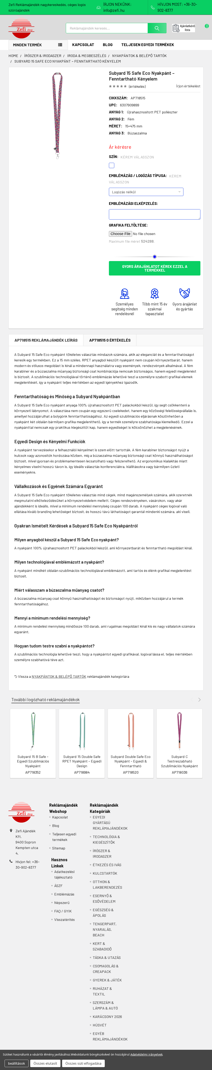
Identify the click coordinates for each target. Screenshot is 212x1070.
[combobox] (116, 28)
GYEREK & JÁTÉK (107, 980)
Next (199, 699)
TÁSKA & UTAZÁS (107, 957)
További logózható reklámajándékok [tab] (45, 699)
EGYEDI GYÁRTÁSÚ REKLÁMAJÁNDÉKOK (110, 822)
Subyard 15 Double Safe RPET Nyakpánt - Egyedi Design (81, 761)
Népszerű (62, 902)
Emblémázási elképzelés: (133, 203)
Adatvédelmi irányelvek (146, 1054)
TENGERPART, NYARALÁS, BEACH (105, 929)
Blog (108, 44)
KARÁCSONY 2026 (107, 1016)
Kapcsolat (83, 44)
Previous (192, 699)
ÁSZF (58, 885)
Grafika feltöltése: (128, 225)
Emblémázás (64, 894)
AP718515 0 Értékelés (110, 340)
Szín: (131, 156)
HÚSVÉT (100, 1025)
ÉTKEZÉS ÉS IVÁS (107, 864)
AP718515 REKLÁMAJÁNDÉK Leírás (46, 340)
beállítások (16, 1063)
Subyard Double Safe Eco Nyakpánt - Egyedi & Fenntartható (131, 761)
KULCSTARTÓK (105, 873)
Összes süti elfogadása (83, 1063)
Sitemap (58, 848)
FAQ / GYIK (63, 911)
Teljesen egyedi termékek (147, 44)
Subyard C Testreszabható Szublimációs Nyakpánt (179, 761)
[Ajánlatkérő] (188, 28)
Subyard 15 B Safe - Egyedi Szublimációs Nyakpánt (33, 761)
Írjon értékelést (188, 86)
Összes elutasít (45, 1063)
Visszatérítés (64, 919)
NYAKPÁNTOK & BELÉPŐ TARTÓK (59, 676)
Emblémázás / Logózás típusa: (145, 178)
